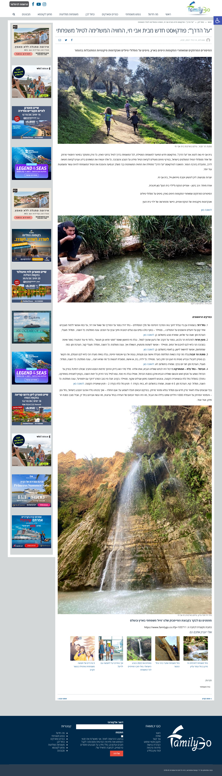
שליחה (116, 753)
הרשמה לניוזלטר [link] (19, 4)
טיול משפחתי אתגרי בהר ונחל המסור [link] (168, 665)
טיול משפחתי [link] (205, 686)
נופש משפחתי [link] (58, 735)
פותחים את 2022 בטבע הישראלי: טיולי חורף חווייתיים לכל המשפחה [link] (139, 666)
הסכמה (119, 732)
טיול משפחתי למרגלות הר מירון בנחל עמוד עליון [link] (197, 665)
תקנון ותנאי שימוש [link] (152, 741)
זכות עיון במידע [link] (154, 750)
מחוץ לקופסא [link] (58, 747)
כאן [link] (202, 209)
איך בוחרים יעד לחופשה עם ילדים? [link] (112, 665)
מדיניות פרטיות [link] (154, 747)
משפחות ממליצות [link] (56, 744)
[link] (218, 20)
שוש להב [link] (201, 40)
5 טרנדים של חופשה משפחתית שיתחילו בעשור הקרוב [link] (84, 666)
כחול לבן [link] (201, 22)
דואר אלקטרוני (115, 722)
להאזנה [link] (208, 209)
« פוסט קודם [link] (207, 698)
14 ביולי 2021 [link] (191, 40)
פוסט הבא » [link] (62, 698)
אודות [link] (158, 735)
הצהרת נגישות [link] (154, 744)
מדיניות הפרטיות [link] (103, 741)
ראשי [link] (210, 22)
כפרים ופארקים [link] (58, 738)
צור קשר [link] (157, 738)
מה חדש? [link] (60, 733)
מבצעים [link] (61, 750)
